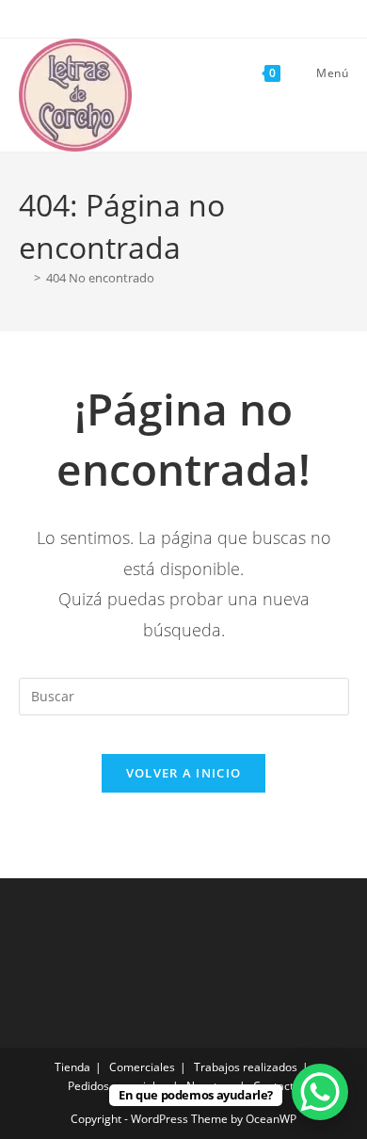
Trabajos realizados (245, 1067)
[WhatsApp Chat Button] (320, 1092)
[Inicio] (23, 277)
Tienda (72, 1067)
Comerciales (142, 1067)
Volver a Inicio (184, 772)
